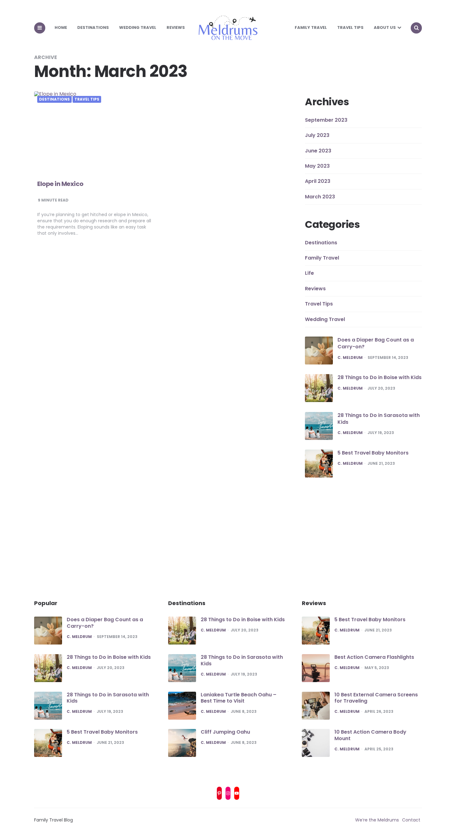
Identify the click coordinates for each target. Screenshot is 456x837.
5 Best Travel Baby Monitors (373, 452)
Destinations (93, 27)
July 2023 (317, 135)
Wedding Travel (137, 27)
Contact (411, 820)
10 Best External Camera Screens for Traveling (376, 698)
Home (61, 27)
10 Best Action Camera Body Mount (370, 735)
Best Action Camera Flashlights (374, 657)
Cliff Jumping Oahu (225, 731)
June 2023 (318, 150)
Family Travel (311, 27)
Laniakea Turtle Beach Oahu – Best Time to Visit (238, 698)
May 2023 (317, 166)
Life (309, 273)
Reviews (176, 27)
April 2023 (317, 181)
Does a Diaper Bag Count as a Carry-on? (376, 343)
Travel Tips (350, 27)
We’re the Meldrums (377, 820)
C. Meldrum (350, 357)
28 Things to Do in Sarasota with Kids (379, 419)
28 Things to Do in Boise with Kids (380, 377)
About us (385, 27)
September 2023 (326, 120)
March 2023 (320, 196)
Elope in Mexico (60, 183)
